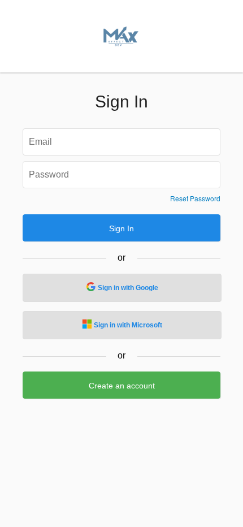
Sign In (121, 228)
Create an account (122, 385)
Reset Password (195, 198)
